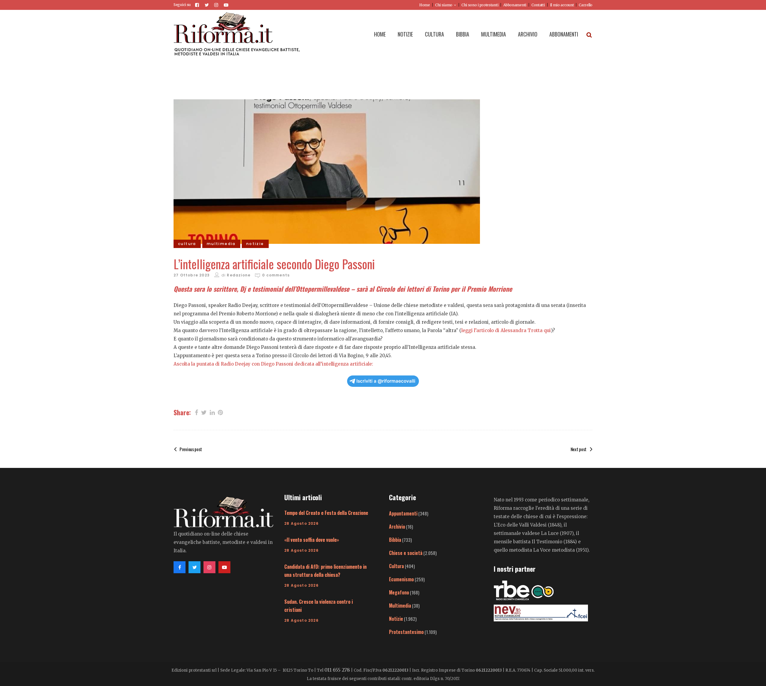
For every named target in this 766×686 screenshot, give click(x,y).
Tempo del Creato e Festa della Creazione (326, 512)
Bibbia (395, 539)
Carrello (585, 5)
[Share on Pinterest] (220, 411)
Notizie (396, 618)
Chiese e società (405, 552)
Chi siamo (443, 5)
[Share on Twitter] (204, 411)
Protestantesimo (406, 631)
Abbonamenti (514, 5)
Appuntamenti (403, 513)
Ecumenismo (401, 579)
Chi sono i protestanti (479, 5)
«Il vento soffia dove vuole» (311, 539)
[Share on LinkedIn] (212, 411)
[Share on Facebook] (196, 411)
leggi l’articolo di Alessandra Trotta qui (506, 330)
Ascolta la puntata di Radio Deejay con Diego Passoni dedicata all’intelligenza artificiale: (273, 364)
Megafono (399, 592)
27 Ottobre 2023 (192, 275)
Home (424, 5)
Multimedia (400, 605)
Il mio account (562, 5)
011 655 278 (337, 670)
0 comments (276, 275)
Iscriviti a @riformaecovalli (385, 381)
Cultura (396, 566)
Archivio (397, 526)
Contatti (538, 5)
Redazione (238, 275)
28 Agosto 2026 (301, 523)
